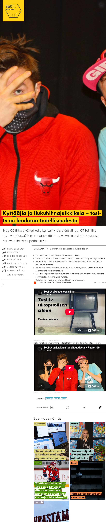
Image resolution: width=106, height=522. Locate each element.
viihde (64, 399)
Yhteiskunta (40, 424)
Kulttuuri (74, 424)
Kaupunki (39, 502)
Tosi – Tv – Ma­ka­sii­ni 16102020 (51, 340)
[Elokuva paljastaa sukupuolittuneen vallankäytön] (87, 441)
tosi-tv (57, 399)
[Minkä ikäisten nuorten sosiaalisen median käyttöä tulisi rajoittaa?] (51, 441)
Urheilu (38, 463)
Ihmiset (74, 463)
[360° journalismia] (13, 10)
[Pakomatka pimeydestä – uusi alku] (87, 480)
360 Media (37, 340)
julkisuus (49, 399)
